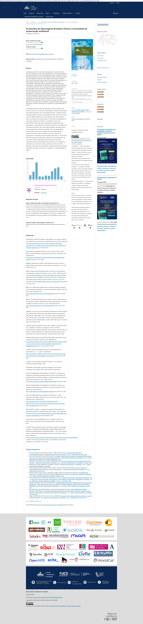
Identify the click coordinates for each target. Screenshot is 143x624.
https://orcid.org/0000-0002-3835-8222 (34, 44)
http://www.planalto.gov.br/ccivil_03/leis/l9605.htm (40, 305)
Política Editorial (67, 13)
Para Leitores (100, 55)
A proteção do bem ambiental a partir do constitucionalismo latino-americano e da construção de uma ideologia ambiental (60, 457)
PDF (75, 75)
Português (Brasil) (102, 77)
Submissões (40, 13)
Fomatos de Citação (77, 102)
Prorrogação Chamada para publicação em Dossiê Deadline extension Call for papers (106, 132)
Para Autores (100, 58)
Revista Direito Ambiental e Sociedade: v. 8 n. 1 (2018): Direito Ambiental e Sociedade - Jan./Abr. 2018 (64, 463)
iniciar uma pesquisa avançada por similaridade (50, 505)
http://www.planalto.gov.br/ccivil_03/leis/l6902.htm (40, 293)
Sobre (47, 13)
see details (43, 192)
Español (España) (102, 82)
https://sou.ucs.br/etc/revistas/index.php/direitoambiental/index (44, 597)
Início (27, 22)
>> (41, 501)
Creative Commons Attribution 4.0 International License (64, 606)
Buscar (116, 13)
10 (38, 501)
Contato (78, 13)
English (99, 79)
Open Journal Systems (103, 67)
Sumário (56, 464)
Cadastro (112, 3)
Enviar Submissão (103, 24)
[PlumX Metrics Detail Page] (29, 190)
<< (26, 501)
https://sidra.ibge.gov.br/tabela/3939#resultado (39, 391)
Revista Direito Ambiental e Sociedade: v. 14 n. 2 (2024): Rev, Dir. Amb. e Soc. (66, 454)
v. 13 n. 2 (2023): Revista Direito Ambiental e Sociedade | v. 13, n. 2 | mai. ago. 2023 (57, 22)
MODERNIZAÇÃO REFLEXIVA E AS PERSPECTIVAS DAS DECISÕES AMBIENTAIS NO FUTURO (58, 473)
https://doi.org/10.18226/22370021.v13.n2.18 (41, 54)
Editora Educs (50, 16)
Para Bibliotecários (101, 60)
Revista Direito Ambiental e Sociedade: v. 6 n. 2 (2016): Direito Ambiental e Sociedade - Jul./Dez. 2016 (60, 475)
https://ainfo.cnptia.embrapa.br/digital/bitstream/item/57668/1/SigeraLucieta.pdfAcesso (53, 437)
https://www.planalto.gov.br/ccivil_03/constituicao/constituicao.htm (47, 275)
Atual (25, 13)
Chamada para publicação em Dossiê (107, 178)
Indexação (56, 13)
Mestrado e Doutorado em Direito (34, 16)
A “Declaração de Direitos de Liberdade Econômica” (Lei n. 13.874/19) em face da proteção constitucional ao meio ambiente (60, 478)
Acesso (117, 3)
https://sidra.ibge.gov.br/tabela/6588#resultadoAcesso (41, 381)
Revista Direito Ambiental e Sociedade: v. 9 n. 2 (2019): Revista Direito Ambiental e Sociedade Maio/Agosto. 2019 (60, 458)
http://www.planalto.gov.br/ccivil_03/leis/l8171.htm (49, 281)
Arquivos (31, 13)
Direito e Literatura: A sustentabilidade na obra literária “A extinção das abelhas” (58, 468)
